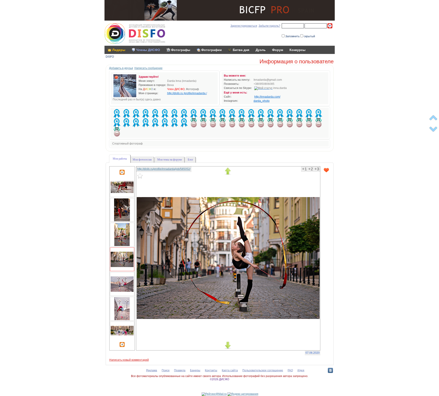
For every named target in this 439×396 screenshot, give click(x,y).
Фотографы (180, 50)
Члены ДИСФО (148, 50)
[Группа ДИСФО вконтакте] (330, 370)
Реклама (151, 370)
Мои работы (120, 158)
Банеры (195, 370)
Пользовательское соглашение (262, 370)
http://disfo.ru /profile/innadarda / (187, 93)
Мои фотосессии (142, 159)
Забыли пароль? (269, 25)
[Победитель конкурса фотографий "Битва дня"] (116, 113)
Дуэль (261, 50)
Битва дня (241, 50)
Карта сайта (230, 370)
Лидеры (118, 50)
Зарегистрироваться (243, 25)
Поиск (165, 370)
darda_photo (262, 100)
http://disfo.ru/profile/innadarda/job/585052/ (163, 169)
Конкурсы (297, 50)
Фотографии (211, 50)
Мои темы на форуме (169, 159)
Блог (190, 159)
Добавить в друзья (121, 68)
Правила (179, 370)
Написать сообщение (148, 68)
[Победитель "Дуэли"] (193, 122)
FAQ (290, 370)
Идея (300, 370)
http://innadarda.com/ (267, 96)
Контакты (211, 370)
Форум (277, 50)
